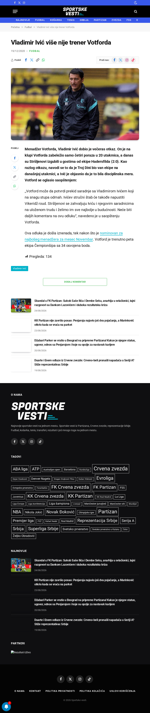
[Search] (135, 11)
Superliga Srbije (43, 528)
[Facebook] (14, 158)
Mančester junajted (95, 503)
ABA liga (20, 469)
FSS (129, 20)
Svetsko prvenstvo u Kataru (105, 529)
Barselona (70, 469)
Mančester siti (117, 503)
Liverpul (76, 504)
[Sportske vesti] (75, 11)
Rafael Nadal (51, 521)
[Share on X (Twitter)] (31, 60)
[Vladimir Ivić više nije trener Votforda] (75, 104)
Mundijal (133, 504)
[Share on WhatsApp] (43, 60)
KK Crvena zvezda (45, 496)
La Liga (119, 496)
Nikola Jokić (33, 512)
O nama (19, 691)
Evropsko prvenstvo (23, 487)
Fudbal (34, 51)
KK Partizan (80, 496)
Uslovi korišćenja (122, 691)
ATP (35, 469)
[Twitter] (14, 167)
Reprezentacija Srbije (97, 520)
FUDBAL (40, 20)
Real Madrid (67, 521)
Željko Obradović (24, 536)
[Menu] (15, 11)
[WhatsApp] (14, 186)
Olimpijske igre (86, 512)
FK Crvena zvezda (70, 487)
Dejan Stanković (20, 479)
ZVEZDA (116, 20)
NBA (17, 511)
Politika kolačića (92, 691)
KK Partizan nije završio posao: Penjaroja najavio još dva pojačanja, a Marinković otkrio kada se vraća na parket (84, 322)
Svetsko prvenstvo (75, 529)
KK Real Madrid (104, 497)
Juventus (18, 496)
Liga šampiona (59, 503)
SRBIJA (84, 20)
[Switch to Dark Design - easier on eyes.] (135, 2)
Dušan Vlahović (85, 479)
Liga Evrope (18, 504)
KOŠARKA (56, 20)
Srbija (18, 528)
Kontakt (35, 691)
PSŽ (40, 521)
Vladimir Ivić (19, 268)
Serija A (128, 521)
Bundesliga (84, 470)
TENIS (71, 20)
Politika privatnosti (60, 691)
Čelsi (125, 529)
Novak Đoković (60, 511)
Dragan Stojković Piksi (64, 479)
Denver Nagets (40, 478)
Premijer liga (23, 520)
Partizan (107, 512)
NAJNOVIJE (23, 20)
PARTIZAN (100, 20)
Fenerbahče (42, 488)
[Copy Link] (37, 60)
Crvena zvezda (111, 468)
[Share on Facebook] (26, 60)
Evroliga (104, 478)
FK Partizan (104, 487)
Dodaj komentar (75, 281)
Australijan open (51, 469)
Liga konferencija (36, 504)
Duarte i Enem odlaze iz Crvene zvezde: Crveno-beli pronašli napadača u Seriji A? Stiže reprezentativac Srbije (84, 362)
